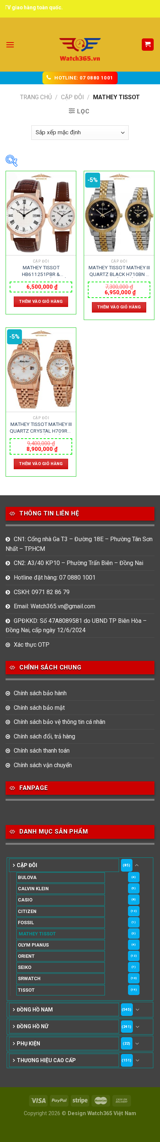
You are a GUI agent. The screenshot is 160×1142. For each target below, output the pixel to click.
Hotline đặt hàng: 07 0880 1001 (55, 577)
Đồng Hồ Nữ (32, 1026)
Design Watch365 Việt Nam (102, 1113)
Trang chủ (36, 97)
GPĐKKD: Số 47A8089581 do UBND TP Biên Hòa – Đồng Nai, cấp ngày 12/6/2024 (76, 625)
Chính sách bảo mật (39, 707)
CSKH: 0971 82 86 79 (42, 592)
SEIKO (24, 967)
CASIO (25, 900)
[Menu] (10, 44)
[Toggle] (137, 865)
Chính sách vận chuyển (43, 765)
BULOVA (27, 877)
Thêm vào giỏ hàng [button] (41, 301)
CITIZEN (27, 911)
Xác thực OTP (31, 644)
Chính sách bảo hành (40, 693)
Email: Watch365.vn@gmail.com (54, 606)
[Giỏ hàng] (148, 44)
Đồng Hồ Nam (35, 1010)
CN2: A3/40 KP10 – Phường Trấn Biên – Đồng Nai (78, 563)
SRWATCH (29, 978)
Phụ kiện (28, 1044)
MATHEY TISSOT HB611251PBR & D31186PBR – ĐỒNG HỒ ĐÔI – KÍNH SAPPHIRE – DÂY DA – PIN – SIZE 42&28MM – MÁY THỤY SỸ (41, 271)
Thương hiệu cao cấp (46, 1060)
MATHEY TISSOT (37, 933)
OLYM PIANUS (33, 945)
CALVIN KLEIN (33, 888)
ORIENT (26, 956)
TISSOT (26, 990)
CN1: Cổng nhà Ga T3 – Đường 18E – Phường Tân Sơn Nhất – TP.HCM (79, 544)
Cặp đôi (72, 97)
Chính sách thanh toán (42, 750)
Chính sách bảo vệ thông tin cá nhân (59, 721)
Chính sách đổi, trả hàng (44, 736)
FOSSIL (26, 922)
